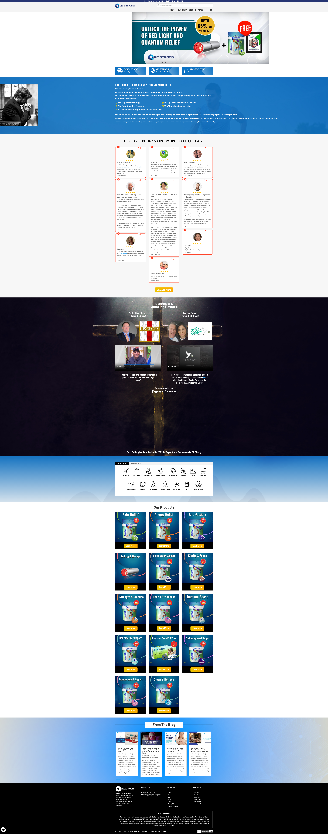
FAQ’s (169, 792)
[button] (164, 38)
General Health (197, 804)
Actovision (162, 831)
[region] (164, 38)
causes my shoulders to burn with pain (131, 167)
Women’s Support (198, 799)
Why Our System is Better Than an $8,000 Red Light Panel (126, 749)
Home (169, 799)
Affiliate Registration (173, 806)
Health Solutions (129, 756)
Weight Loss (197, 795)
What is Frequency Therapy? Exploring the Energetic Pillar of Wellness (175, 749)
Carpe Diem (122, 754)
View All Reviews (164, 290)
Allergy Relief (121, 756)
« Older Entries (119, 779)
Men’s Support (197, 801)
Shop (171, 10)
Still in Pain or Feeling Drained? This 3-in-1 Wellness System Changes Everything (200, 749)
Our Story (182, 10)
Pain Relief (196, 792)
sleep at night (123, 253)
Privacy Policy (171, 804)
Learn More (130, 546)
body (205, 377)
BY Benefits (122, 464)
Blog (191, 10)
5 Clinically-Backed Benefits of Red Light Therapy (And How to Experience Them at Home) (150, 750)
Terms (169, 801)
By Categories (136, 464)
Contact (170, 795)
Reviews (199, 10)
